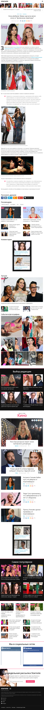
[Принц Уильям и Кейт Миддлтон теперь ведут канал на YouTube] (26, 233)
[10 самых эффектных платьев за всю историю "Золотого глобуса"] (33, 588)
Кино (2, 207)
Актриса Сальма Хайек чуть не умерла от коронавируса (32, 479)
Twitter (3, 701)
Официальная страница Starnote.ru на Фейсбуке (31, 651)
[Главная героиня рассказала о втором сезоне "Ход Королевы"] (26, 226)
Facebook (4, 699)
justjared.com (9, 191)
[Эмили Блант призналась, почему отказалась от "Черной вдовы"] (33, 212)
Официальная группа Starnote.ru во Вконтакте (11, 650)
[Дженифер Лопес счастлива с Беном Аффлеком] (33, 380)
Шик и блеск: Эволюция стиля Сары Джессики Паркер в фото (15, 621)
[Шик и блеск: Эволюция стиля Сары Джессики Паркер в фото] (4, 622)
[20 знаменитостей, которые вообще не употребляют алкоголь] (26, 629)
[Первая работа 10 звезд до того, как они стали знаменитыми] (26, 308)
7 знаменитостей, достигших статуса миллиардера (35, 635)
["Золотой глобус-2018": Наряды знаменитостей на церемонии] (7, 607)
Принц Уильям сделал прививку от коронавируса (14, 226)
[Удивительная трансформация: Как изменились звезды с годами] (11, 588)
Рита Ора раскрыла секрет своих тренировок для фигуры (22, 443)
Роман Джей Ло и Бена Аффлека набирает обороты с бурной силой (22, 470)
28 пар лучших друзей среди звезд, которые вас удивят (14, 628)
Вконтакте (4, 698)
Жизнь (2, 278)
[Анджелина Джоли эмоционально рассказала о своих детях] (22, 289)
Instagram (4, 703)
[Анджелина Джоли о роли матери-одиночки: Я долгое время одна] (11, 398)
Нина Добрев (16, 47)
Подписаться (30, 681)
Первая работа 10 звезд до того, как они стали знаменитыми (37, 308)
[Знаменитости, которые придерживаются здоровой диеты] (22, 607)
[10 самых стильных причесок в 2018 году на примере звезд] (36, 607)
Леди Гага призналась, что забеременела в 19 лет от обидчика (32, 495)
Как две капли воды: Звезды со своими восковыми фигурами (14, 308)
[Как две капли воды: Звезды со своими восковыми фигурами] (4, 308)
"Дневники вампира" (9, 48)
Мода (24, 583)
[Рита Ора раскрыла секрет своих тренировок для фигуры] (11, 380)
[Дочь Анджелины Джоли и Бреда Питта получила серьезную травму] (11, 570)
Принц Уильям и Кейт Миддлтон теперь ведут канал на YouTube (37, 233)
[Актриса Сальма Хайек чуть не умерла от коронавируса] (11, 212)
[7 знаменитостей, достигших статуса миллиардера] (33, 398)
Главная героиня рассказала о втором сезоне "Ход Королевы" (36, 226)
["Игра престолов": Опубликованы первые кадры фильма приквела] (4, 233)
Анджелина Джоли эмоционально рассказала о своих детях (16, 303)
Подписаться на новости (33, 665)
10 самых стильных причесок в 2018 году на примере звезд (36, 613)
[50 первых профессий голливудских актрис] (33, 570)
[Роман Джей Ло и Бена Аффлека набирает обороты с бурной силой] (22, 461)
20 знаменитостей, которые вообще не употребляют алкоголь (36, 628)
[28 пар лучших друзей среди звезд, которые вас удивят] (4, 629)
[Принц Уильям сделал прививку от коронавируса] (4, 226)
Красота (3, 375)
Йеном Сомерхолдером (36, 57)
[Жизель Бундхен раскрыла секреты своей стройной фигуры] (4, 636)
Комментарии (30, 197)
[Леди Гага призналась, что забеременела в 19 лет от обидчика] (11, 499)
